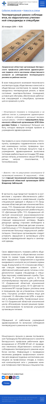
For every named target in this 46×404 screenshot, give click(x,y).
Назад (6, 383)
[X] (10, 377)
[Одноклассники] (6, 377)
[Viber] (14, 377)
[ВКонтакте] (3, 377)
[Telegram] (17, 377)
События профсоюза (11, 10)
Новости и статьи (31, 10)
